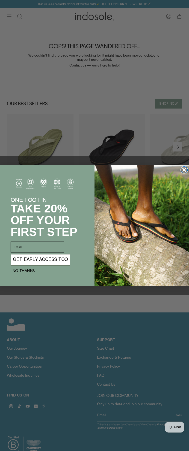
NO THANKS (23, 271)
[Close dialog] (184, 169)
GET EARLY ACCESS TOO (40, 259)
